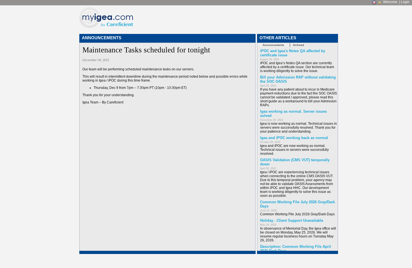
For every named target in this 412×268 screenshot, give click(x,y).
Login (405, 2)
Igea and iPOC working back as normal (294, 138)
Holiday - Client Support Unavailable (291, 220)
